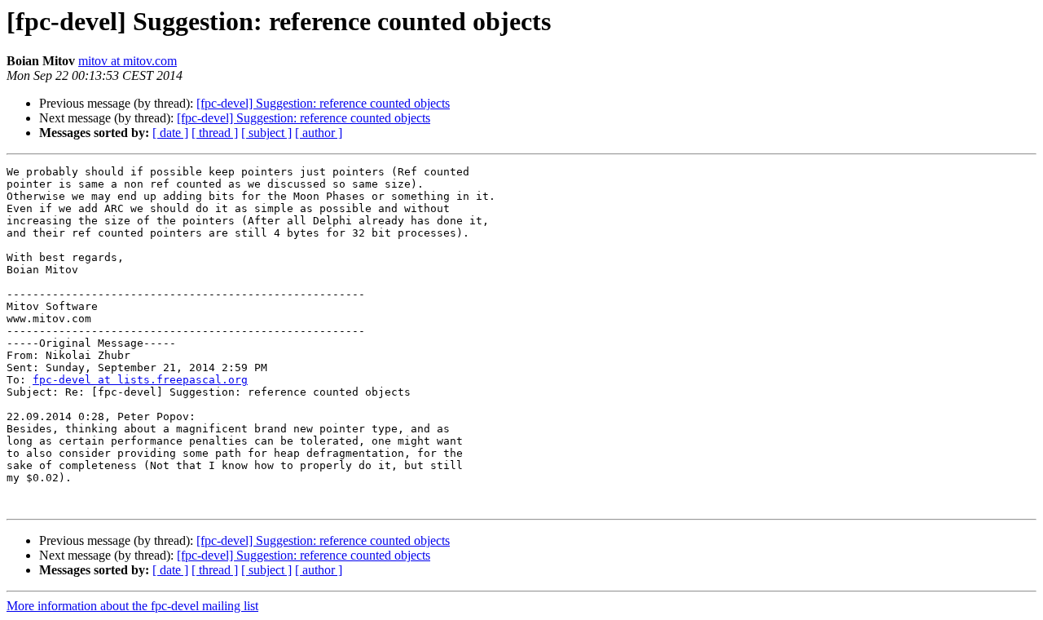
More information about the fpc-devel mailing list (132, 606)
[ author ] (318, 133)
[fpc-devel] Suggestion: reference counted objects (323, 103)
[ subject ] (266, 133)
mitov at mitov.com (127, 61)
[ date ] (170, 133)
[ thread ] (214, 133)
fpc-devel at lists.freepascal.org (140, 380)
